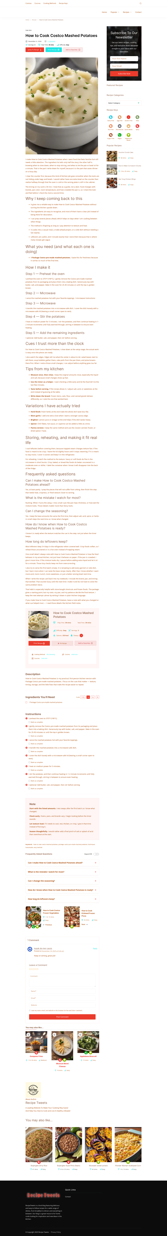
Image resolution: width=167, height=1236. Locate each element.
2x (93, 697)
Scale (78, 697)
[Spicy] (36, 1052)
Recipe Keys (63, 3)
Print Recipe (52, 50)
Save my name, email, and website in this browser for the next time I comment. (57, 1010)
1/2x (82, 697)
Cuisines (29, 3)
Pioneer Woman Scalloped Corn (128, 1166)
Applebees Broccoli (88, 1056)
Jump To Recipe (33, 50)
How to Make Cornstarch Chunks (130, 166)
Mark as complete (37, 722)
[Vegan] (86, 1052)
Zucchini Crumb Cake (126, 152)
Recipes (126, 12)
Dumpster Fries (36, 1056)
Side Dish (29, 30)
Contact (138, 12)
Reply (95, 948)
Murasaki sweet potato (98, 1166)
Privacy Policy (56, 1232)
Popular (114, 12)
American (74, 654)
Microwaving (51, 654)
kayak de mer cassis (43, 948)
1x (88, 697)
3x (97, 697)
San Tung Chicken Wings (127, 179)
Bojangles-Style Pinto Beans (68, 1166)
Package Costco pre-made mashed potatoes (45, 702)
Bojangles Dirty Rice (39, 1166)
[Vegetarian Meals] (64, 1060)
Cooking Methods (49, 3)
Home (104, 12)
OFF (97, 854)
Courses (37, 3)
